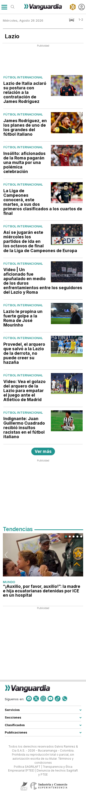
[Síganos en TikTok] (57, 698)
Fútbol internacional (23, 77)
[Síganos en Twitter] (36, 698)
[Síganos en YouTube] (50, 698)
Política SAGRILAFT (27, 766)
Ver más (43, 451)
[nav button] (4, 7)
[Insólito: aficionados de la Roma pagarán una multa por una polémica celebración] (67, 155)
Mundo (9, 582)
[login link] (81, 7)
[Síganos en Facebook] (29, 698)
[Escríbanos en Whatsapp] (65, 698)
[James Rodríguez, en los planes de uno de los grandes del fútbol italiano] (67, 122)
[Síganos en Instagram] (43, 698)
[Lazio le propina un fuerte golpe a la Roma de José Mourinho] (67, 313)
